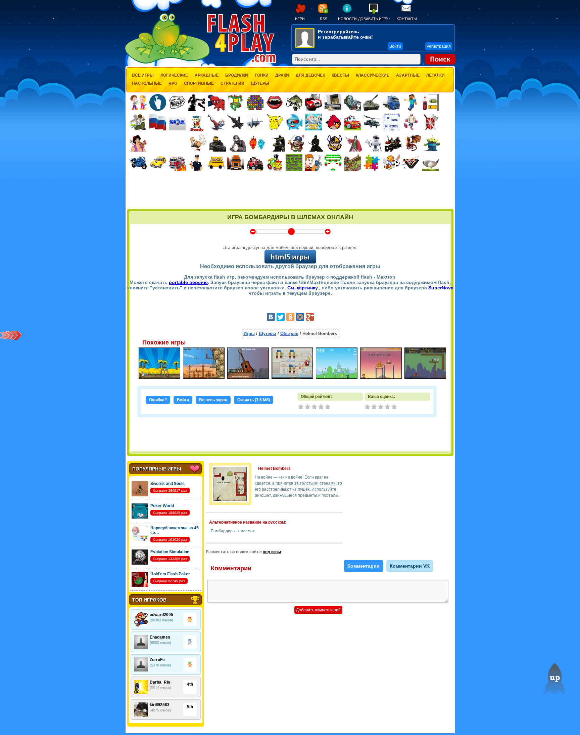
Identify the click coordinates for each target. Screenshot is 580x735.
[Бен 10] (138, 122)
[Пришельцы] (432, 143)
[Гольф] (430, 162)
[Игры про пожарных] (177, 162)
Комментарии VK (410, 566)
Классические (372, 75)
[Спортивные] (391, 162)
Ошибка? (158, 400)
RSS (323, 19)
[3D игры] (294, 122)
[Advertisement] (290, 190)
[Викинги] (334, 143)
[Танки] (372, 102)
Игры (300, 19)
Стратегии (232, 83)
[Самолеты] (255, 122)
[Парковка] (430, 102)
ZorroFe (157, 659)
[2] (374, 407)
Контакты (407, 19)
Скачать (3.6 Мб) (253, 400)
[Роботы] (373, 143)
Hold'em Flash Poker (170, 574)
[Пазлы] (372, 162)
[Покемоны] (275, 122)
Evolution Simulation (169, 551)
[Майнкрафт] (410, 102)
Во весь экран (213, 400)
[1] (368, 407)
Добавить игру (373, 19)
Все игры (143, 75)
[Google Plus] (310, 317)
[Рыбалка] (294, 102)
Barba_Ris (160, 682)
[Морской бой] (391, 122)
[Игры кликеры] (157, 102)
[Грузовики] (391, 102)
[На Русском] (157, 122)
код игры (272, 551)
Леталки (435, 75)
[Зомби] (352, 102)
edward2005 (161, 614)
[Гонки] (313, 102)
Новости (347, 19)
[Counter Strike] (276, 143)
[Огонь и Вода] (256, 143)
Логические (174, 75)
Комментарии (363, 566)
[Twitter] (281, 317)
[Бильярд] (410, 162)
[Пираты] (295, 143)
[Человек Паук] (216, 102)
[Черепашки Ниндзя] (235, 102)
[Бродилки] (294, 162)
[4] (388, 407)
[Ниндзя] (315, 143)
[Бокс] (196, 102)
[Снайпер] (237, 143)
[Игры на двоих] (138, 102)
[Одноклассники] (290, 317)
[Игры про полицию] (196, 162)
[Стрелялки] (217, 143)
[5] (394, 407)
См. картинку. (303, 287)
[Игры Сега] (177, 123)
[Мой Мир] (300, 317)
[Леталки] (235, 122)
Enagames (160, 637)
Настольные (147, 83)
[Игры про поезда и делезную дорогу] (274, 162)
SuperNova (440, 287)
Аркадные (207, 75)
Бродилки (236, 75)
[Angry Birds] (333, 122)
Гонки (262, 75)
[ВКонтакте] (271, 317)
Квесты (340, 75)
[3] (381, 407)
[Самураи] (354, 143)
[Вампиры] (274, 102)
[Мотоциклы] (138, 162)
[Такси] (157, 162)
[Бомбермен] (411, 122)
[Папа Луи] (198, 143)
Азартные (408, 75)
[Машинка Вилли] (352, 122)
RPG (172, 83)
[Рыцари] (393, 143)
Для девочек (310, 75)
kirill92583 (160, 704)
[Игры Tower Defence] (352, 162)
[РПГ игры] (313, 162)
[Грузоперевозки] (333, 102)
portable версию (188, 282)
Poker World (162, 505)
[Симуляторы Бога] (313, 122)
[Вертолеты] (372, 122)
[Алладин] (138, 143)
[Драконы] (412, 143)
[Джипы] (255, 162)
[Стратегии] (430, 122)
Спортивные (199, 83)
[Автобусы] (216, 162)
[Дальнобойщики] (235, 162)
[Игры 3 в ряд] (255, 102)
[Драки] (216, 122)
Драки (282, 75)
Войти (183, 400)
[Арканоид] (333, 162)
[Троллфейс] (177, 102)
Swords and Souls (167, 483)
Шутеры (260, 83)
